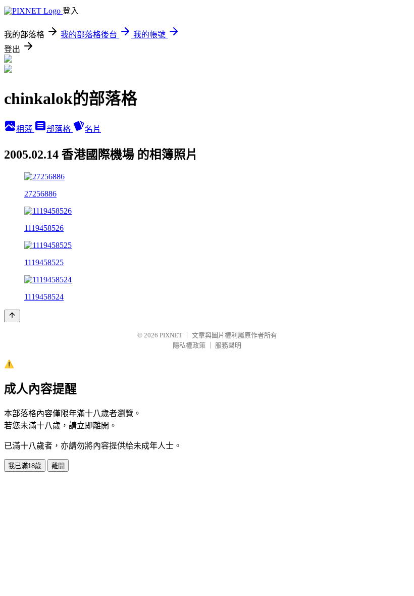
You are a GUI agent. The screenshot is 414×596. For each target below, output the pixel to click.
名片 (93, 129)
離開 (58, 466)
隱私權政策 (189, 345)
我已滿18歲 (24, 466)
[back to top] (12, 316)
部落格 (59, 129)
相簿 (25, 129)
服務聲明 (228, 345)
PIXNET (171, 335)
